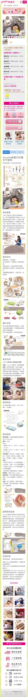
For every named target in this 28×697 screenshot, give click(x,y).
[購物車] (21, 2)
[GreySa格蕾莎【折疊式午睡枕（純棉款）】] (8, 135)
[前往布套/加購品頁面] (14, 127)
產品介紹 (15, 5)
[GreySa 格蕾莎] (7, 2)
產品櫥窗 (9, 5)
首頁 (5, 5)
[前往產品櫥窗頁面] (14, 121)
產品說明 (6, 152)
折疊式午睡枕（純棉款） (8, 143)
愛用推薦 (13, 152)
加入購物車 (15, 103)
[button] (23, 27)
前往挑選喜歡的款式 (14, 643)
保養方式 (20, 152)
